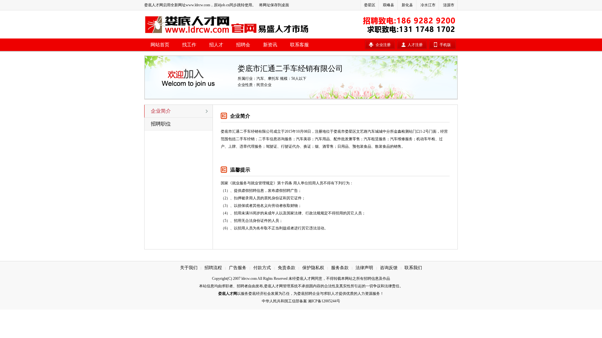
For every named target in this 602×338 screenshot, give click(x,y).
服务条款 (340, 267)
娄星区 (369, 5)
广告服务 (237, 267)
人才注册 (415, 45)
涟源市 (448, 5)
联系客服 (299, 44)
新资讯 (270, 44)
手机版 (445, 45)
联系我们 (413, 267)
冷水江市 (428, 5)
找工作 (189, 44)
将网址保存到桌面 (274, 5)
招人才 (216, 44)
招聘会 (243, 44)
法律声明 (364, 267)
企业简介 (161, 111)
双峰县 (388, 5)
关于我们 (189, 267)
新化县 (407, 5)
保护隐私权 (313, 267)
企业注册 (383, 45)
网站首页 (159, 44)
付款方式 (262, 267)
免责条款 (286, 267)
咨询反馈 (389, 267)
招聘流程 (213, 267)
